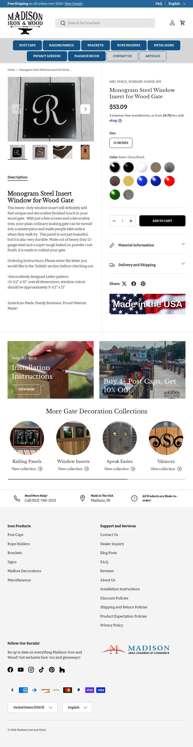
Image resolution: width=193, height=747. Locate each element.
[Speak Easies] (120, 438)
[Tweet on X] (124, 283)
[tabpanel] (51, 248)
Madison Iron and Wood (31, 729)
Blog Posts (108, 553)
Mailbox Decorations (24, 571)
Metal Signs (164, 45)
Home (11, 69)
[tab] (18, 177)
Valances (166, 461)
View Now (26, 389)
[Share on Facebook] (133, 283)
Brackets (96, 45)
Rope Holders (128, 45)
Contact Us (122, 56)
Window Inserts (73, 461)
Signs (12, 562)
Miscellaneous (19, 580)
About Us (107, 580)
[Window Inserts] (73, 438)
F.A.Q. (104, 562)
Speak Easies (120, 461)
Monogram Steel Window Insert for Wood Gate (45, 69)
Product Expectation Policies (123, 616)
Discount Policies (114, 598)
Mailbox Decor (86, 56)
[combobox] (105, 23)
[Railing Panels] (27, 438)
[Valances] (166, 438)
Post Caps (27, 45)
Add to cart (162, 221)
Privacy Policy (111, 625)
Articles (152, 56)
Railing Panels (61, 45)
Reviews (107, 571)
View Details (74, 4)
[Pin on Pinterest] (143, 283)
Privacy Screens (47, 56)
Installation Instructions (120, 589)
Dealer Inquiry (112, 544)
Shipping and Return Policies (123, 607)
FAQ (159, 4)
